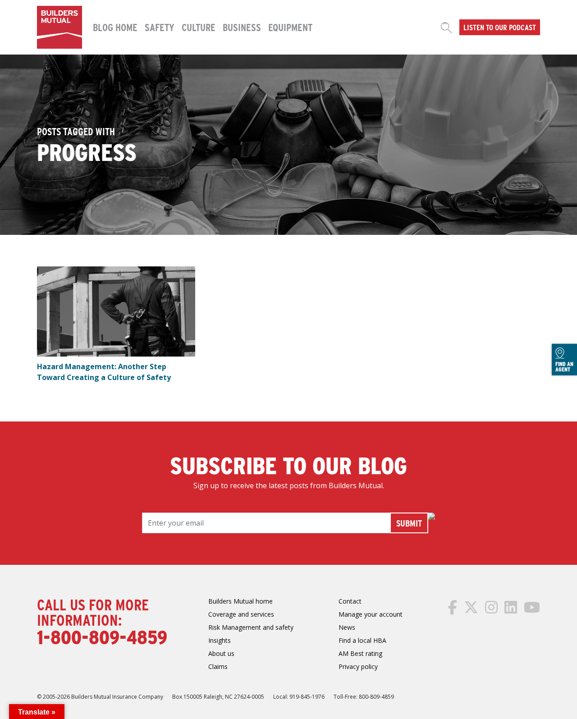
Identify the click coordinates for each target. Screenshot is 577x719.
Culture (198, 27)
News (347, 627)
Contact (350, 601)
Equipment (290, 27)
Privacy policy (358, 666)
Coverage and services (241, 614)
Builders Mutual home (240, 601)
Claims (218, 666)
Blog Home (115, 27)
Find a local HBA (362, 640)
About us (221, 653)
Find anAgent (564, 366)
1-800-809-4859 (102, 636)
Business (242, 27)
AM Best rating (360, 653)
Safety (159, 27)
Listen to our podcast (499, 27)
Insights (219, 640)
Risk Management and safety (250, 627)
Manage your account (371, 614)
